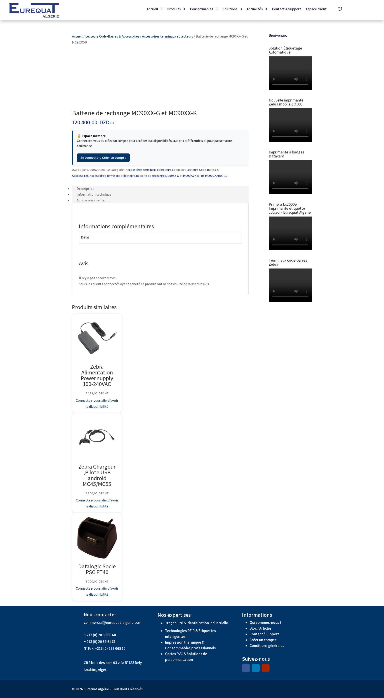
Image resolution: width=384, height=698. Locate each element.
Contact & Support (286, 9)
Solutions (229, 9)
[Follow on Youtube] (266, 668)
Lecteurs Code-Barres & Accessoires (112, 36)
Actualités (255, 9)
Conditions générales (267, 645)
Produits (174, 9)
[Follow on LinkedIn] (256, 668)
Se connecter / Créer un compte (103, 157)
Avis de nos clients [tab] (90, 200)
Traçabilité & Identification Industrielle (196, 622)
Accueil (152, 9)
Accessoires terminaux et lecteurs (167, 36)
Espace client (316, 9)
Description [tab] (85, 188)
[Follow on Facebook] (246, 668)
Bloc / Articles (261, 628)
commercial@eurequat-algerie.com (112, 622)
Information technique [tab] (94, 194)
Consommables (201, 9)
